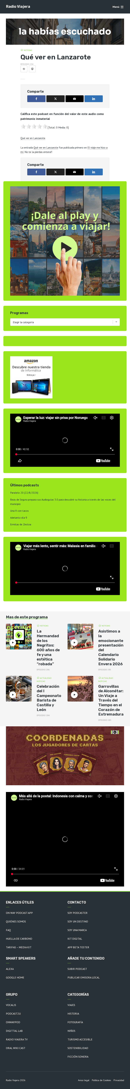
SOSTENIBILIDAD (78, 1048)
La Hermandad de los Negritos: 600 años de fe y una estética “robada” (48, 647)
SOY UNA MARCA (77, 930)
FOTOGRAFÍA (75, 1022)
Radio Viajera (18, 6)
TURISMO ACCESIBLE (80, 1039)
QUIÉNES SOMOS (16, 921)
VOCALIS (11, 1005)
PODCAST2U (13, 1013)
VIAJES (71, 1005)
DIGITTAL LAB (14, 1030)
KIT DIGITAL (75, 938)
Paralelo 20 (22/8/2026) (24, 492)
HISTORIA (73, 1013)
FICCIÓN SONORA (78, 1056)
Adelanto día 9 (18, 517)
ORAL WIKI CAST (15, 1048)
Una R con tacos (19, 510)
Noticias (28, 50)
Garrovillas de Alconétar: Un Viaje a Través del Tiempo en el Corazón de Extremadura (111, 700)
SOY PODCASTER (78, 913)
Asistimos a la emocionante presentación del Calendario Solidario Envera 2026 (110, 647)
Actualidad (45, 678)
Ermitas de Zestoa (20, 524)
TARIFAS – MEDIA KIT (18, 947)
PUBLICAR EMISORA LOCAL (84, 977)
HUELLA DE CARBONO (19, 938)
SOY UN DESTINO (78, 921)
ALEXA (10, 969)
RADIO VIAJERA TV (17, 1039)
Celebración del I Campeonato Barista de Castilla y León (49, 698)
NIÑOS (71, 1030)
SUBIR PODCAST (77, 969)
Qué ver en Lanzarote (32, 138)
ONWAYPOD (13, 1022)
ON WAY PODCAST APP (19, 913)
